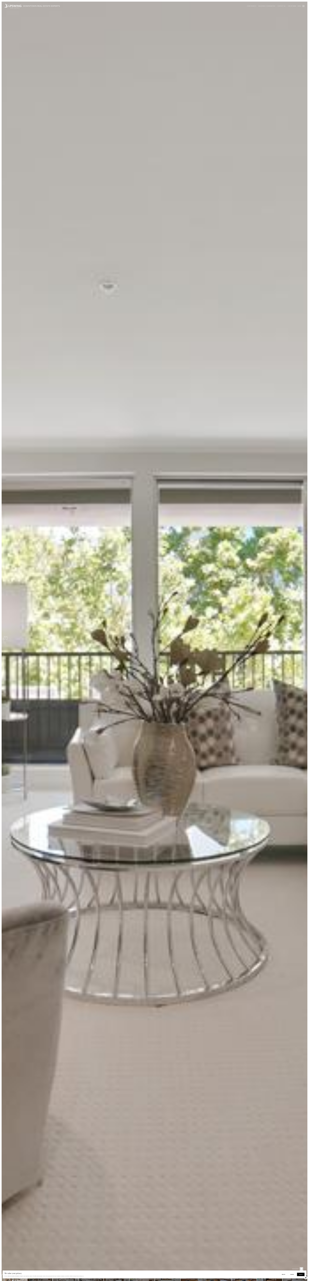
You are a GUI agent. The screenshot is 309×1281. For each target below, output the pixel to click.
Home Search (251, 6)
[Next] (303, 638)
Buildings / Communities (267, 6)
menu (299, 6)
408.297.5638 (292, 6)
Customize (292, 1274)
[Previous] (5, 638)
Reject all (283, 1274)
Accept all (300, 1274)
